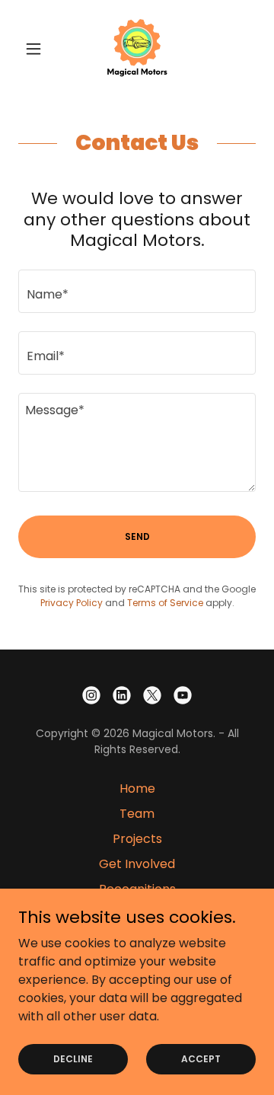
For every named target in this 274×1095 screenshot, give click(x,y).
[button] (36, 49)
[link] (137, 48)
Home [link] (137, 788)
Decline (73, 1058)
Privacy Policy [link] (71, 602)
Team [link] (137, 813)
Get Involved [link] (137, 864)
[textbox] (137, 291)
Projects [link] (137, 839)
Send (137, 536)
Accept (201, 1058)
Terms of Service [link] (165, 602)
